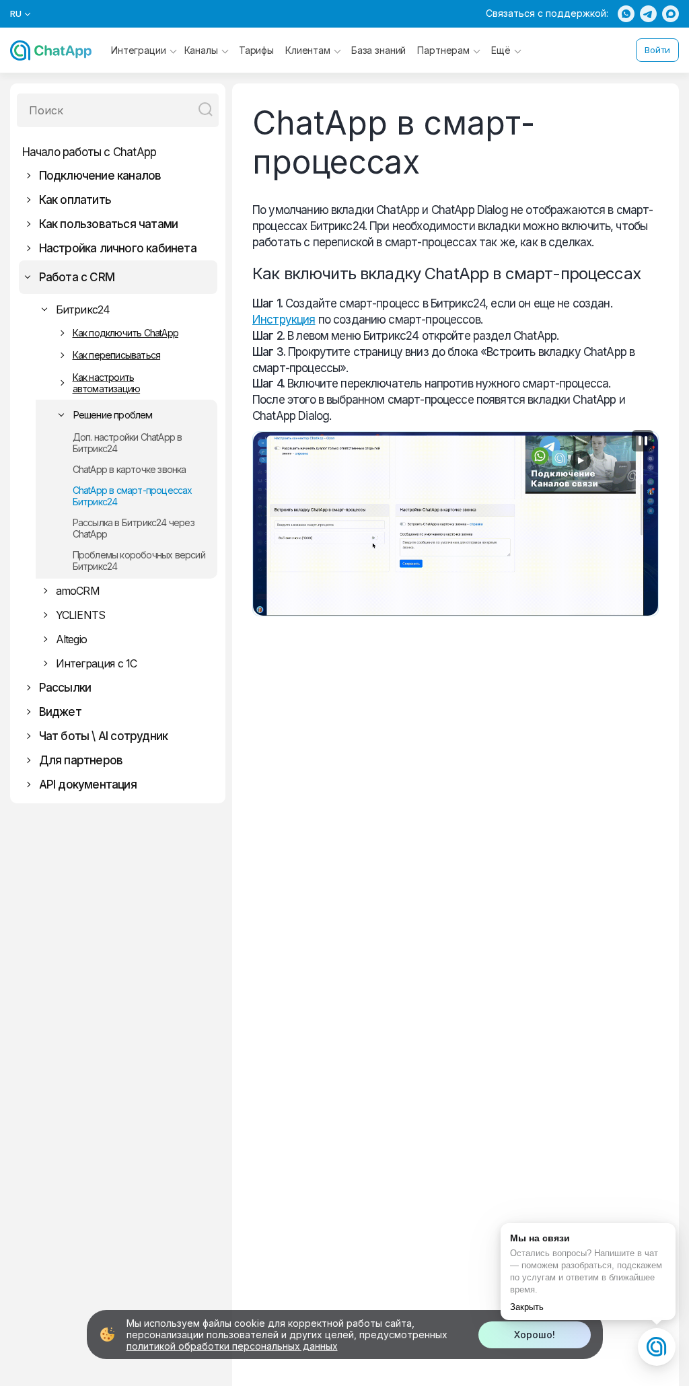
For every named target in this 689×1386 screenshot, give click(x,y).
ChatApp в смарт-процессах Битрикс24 (132, 495)
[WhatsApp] (626, 13)
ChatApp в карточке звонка (129, 469)
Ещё (501, 50)
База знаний (378, 50)
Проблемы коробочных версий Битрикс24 (139, 560)
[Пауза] (642, 440)
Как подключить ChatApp (125, 332)
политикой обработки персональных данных (232, 1346)
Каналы (201, 50)
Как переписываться (117, 355)
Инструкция (284, 319)
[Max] (670, 13)
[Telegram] (648, 13)
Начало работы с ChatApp (89, 152)
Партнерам (443, 50)
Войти (657, 49)
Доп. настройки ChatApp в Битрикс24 (127, 442)
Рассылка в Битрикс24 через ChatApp (133, 528)
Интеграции (138, 50)
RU (16, 13)
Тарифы (256, 50)
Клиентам (307, 50)
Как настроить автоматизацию (107, 382)
